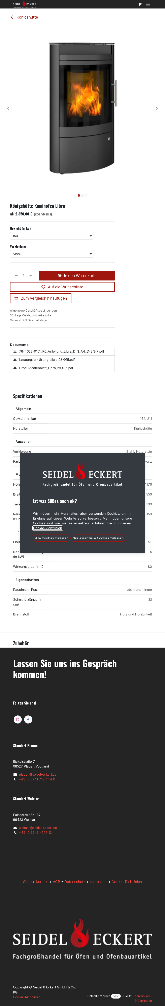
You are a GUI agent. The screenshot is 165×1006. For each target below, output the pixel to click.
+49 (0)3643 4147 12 (35, 833)
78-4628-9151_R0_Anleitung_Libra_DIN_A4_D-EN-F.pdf (61, 351)
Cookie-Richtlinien (126, 882)
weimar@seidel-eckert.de (38, 828)
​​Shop (27, 882)
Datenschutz (74, 882)
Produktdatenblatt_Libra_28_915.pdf (45, 368)
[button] (8, 108)
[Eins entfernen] (15, 275)
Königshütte (26, 17)
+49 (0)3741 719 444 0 (37, 779)
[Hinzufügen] (32, 275)
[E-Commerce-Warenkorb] (140, 4)
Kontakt (42, 882)
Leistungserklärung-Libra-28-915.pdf (46, 360)
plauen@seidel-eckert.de (37, 774)
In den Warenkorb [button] (79, 275)
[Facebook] (28, 719)
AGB (56, 882)
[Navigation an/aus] (148, 4)
